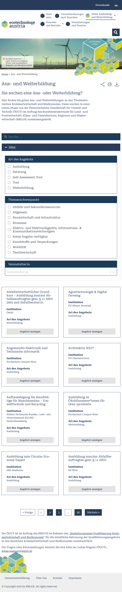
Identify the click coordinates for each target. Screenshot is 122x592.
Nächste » (93, 512)
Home (5, 74)
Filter (12, 147)
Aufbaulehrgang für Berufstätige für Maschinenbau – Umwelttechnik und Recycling (28, 400)
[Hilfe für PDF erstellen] (117, 84)
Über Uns (41, 578)
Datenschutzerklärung (17, 578)
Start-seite (49, 16)
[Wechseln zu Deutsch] (116, 5)
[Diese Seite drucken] (110, 84)
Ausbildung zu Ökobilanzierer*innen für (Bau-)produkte (86, 400)
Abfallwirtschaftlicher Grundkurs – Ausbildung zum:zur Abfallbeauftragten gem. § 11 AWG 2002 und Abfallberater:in (30, 297)
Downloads (102, 5)
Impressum (75, 578)
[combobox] (61, 272)
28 (79, 511)
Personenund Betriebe (53, 24)
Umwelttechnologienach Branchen (72, 16)
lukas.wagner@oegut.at (17, 551)
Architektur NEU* (81, 348)
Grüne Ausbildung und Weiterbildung (101, 15)
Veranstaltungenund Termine (80, 24)
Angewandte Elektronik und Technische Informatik (27, 349)
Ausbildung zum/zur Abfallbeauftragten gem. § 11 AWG (90, 458)
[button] (116, 32)
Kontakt (57, 578)
